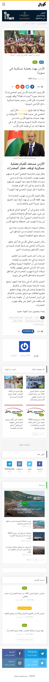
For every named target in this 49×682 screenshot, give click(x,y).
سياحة (24, 503)
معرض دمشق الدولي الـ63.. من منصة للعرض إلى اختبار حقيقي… (24, 595)
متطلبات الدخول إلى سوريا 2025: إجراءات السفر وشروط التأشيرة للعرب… (19, 536)
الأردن (36, 317)
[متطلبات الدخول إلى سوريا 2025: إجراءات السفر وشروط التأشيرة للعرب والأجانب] (39, 536)
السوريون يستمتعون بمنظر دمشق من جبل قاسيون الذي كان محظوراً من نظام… (18, 550)
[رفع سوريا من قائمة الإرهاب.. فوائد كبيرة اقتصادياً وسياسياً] (13, 382)
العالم (41, 62)
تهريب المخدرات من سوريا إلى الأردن (34, 321)
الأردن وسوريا (28, 317)
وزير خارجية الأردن (38, 324)
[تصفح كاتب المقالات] (24, 346)
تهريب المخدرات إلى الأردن (15, 317)
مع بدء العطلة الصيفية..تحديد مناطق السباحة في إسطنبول (18, 522)
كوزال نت (23, 110)
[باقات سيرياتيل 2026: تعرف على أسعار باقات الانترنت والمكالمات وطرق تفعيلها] (35, 410)
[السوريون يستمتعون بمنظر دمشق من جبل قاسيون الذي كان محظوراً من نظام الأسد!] (39, 550)
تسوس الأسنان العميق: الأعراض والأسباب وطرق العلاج (24, 613)
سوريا (35, 62)
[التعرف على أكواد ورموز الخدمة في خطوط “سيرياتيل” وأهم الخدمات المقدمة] (13, 410)
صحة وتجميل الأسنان (24, 608)
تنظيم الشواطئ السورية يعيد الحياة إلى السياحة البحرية (24, 510)
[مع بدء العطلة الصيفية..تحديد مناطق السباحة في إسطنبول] (39, 524)
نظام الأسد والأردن (17, 321)
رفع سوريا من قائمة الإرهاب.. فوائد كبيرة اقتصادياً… (24, 631)
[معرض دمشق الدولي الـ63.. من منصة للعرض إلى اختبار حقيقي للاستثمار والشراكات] (35, 382)
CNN (20, 114)
